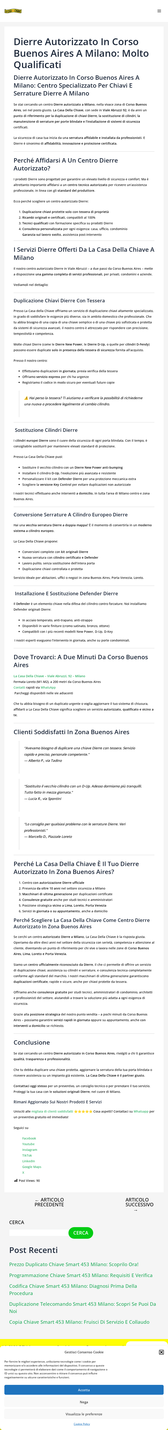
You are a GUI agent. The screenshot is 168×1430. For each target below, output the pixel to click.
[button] (161, 1352)
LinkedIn (28, 1161)
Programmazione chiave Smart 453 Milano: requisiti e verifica (81, 1275)
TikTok (27, 1155)
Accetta (84, 1390)
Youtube (28, 1144)
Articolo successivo (139, 1204)
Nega (84, 1402)
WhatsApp (48, 687)
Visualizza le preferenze (84, 1414)
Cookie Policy (82, 1424)
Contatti (19, 687)
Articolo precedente (49, 1202)
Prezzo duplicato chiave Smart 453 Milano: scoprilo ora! (73, 1264)
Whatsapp (141, 1111)
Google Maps (31, 1167)
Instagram (29, 1150)
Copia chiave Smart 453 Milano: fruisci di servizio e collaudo (79, 1322)
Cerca (16, 1222)
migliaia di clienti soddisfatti (52, 1111)
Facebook (29, 1138)
